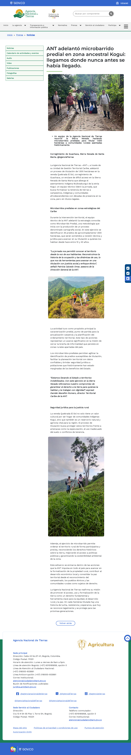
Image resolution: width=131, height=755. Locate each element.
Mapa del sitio (20, 728)
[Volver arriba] (127, 638)
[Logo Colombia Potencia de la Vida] (54, 13)
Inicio (10, 35)
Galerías (10, 78)
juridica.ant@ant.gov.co (24, 687)
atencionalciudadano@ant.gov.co (29, 680)
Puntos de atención (94, 728)
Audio (9, 58)
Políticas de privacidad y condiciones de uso (56, 728)
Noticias (10, 48)
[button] (19, 26)
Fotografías (12, 73)
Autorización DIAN (22, 732)
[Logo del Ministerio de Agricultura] (95, 644)
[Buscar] (111, 13)
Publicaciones (13, 68)
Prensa (19, 35)
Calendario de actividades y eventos (23, 53)
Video (9, 63)
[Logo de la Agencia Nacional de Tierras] (26, 13)
